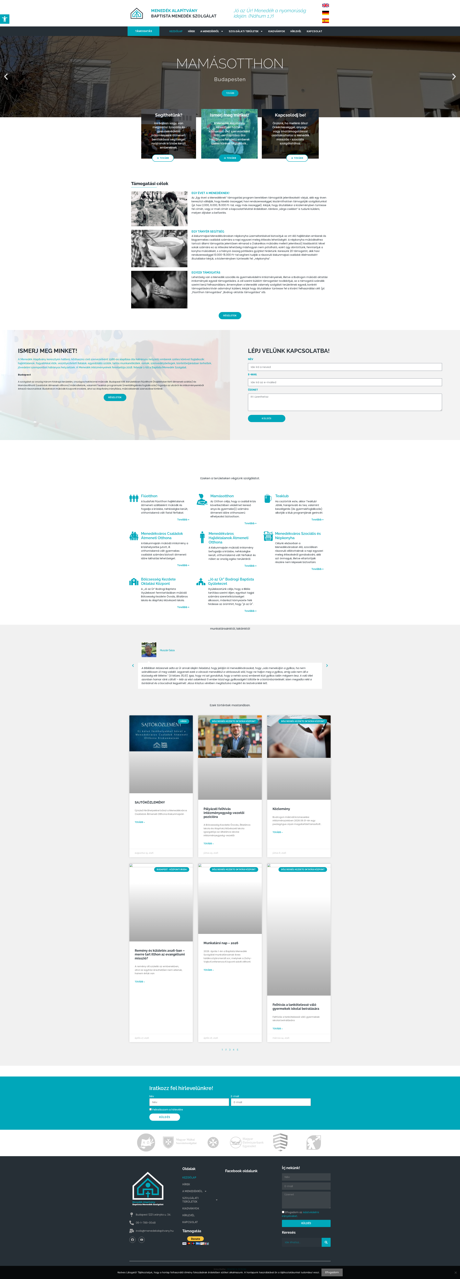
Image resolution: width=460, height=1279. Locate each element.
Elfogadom (332, 1272)
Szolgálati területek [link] (244, 31)
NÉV (250, 359)
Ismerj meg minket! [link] (229, 115)
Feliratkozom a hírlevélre (167, 1109)
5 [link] (237, 1049)
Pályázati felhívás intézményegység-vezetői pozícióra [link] (224, 812)
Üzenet (253, 390)
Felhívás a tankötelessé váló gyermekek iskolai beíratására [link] (296, 1007)
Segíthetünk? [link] (168, 115)
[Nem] (455, 1272)
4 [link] (233, 1049)
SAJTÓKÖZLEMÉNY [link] (150, 802)
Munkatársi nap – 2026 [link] (221, 943)
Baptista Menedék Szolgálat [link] (184, 16)
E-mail (252, 374)
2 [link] (226, 1049)
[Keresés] (326, 1242)
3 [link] (229, 1049)
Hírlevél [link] (295, 31)
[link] (4, 19)
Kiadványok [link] (276, 31)
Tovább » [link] (183, 519)
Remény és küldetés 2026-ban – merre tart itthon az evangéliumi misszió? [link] (160, 954)
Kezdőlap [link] (176, 31)
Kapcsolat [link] (314, 31)
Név (151, 1096)
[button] (6, 76)
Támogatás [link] (143, 31)
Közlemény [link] (281, 809)
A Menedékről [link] (209, 31)
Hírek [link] (191, 31)
